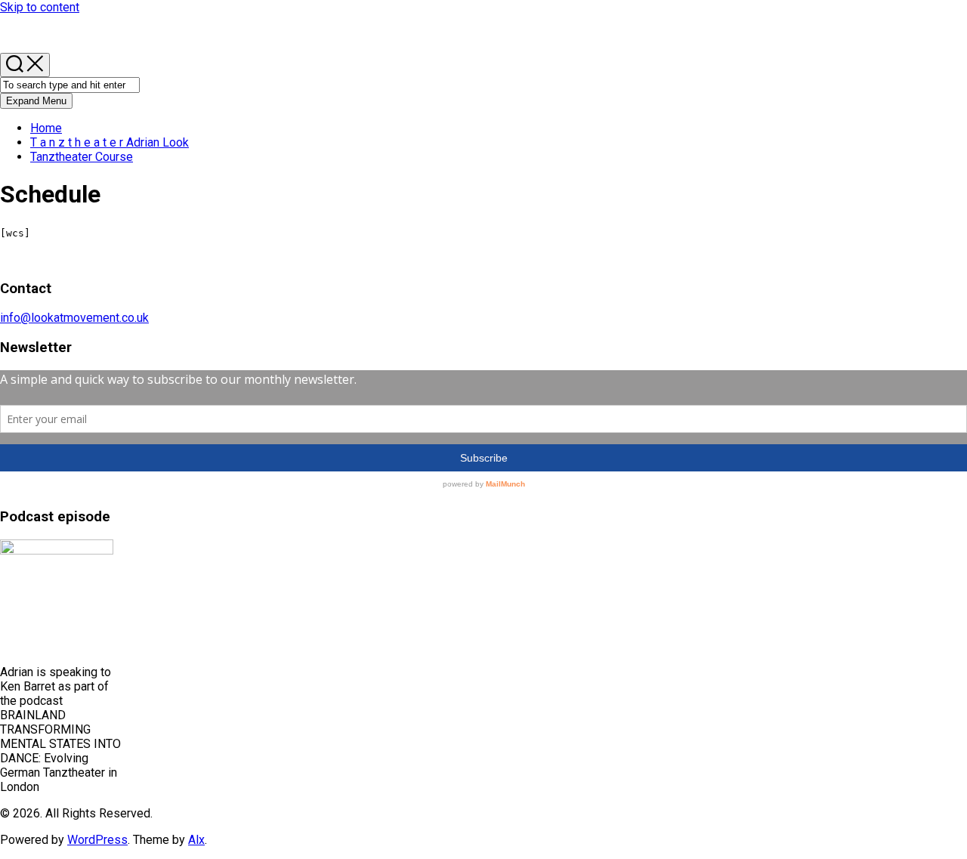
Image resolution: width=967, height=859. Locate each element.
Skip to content (39, 7)
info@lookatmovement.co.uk (74, 318)
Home (46, 128)
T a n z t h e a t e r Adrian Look (109, 142)
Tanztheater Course (81, 157)
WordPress (97, 840)
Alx (196, 840)
